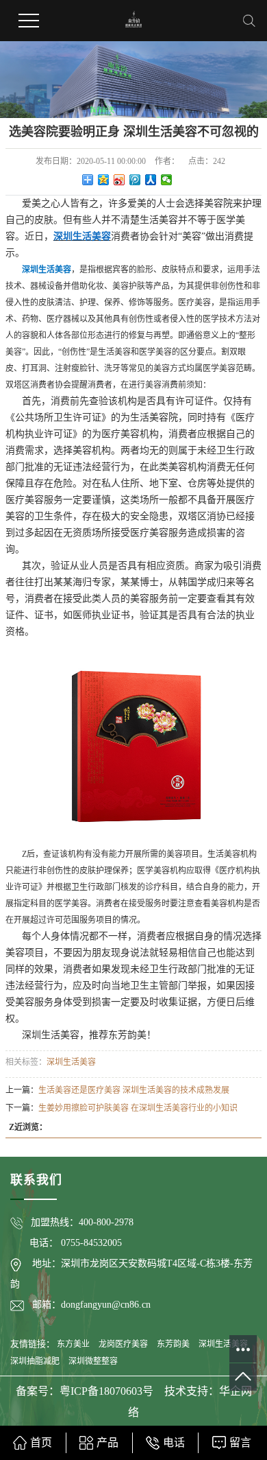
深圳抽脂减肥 (35, 1361)
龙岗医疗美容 (123, 1344)
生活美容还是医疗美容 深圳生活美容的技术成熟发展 (133, 1090)
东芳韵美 (173, 1344)
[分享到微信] (167, 179)
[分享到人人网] (151, 179)
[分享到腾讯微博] (135, 179)
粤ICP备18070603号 (108, 1391)
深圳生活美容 (71, 1062)
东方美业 (73, 1344)
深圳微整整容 (93, 1361)
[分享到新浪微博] (119, 179)
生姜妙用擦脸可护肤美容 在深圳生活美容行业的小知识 (138, 1108)
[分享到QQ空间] (104, 179)
